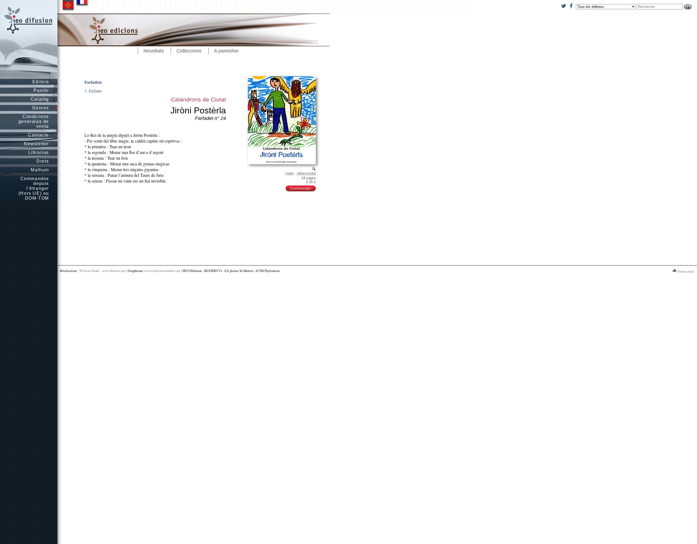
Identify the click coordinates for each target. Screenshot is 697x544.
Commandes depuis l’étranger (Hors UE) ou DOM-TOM (34, 188)
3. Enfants (93, 91)
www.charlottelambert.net (162, 270)
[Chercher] (688, 6)
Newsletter (36, 143)
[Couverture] (314, 169)
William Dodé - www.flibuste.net (102, 270)
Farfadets (93, 82)
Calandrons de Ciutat (198, 99)
